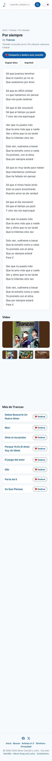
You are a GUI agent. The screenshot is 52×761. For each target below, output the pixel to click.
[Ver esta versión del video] (9, 354)
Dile (7, 469)
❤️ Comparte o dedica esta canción (24, 55)
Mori (7, 427)
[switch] (46, 4)
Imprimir (29, 62)
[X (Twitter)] (28, 738)
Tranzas (12, 30)
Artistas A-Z (28, 743)
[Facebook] (23, 738)
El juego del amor (15, 459)
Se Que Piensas (14, 489)
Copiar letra (11, 62)
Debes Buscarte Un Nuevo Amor (16, 416)
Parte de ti (11, 479)
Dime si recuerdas (15, 437)
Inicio (4, 30)
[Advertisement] (26, 19)
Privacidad (26, 746)
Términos (40, 743)
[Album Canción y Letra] (4, 5)
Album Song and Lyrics (24, 753)
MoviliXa (7, 753)
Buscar (16, 743)
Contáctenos (43, 753)
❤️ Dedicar (40, 416)
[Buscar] (37, 4)
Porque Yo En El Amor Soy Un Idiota (17, 448)
